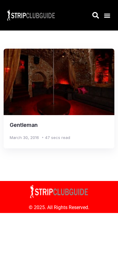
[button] (107, 15)
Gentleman (24, 125)
